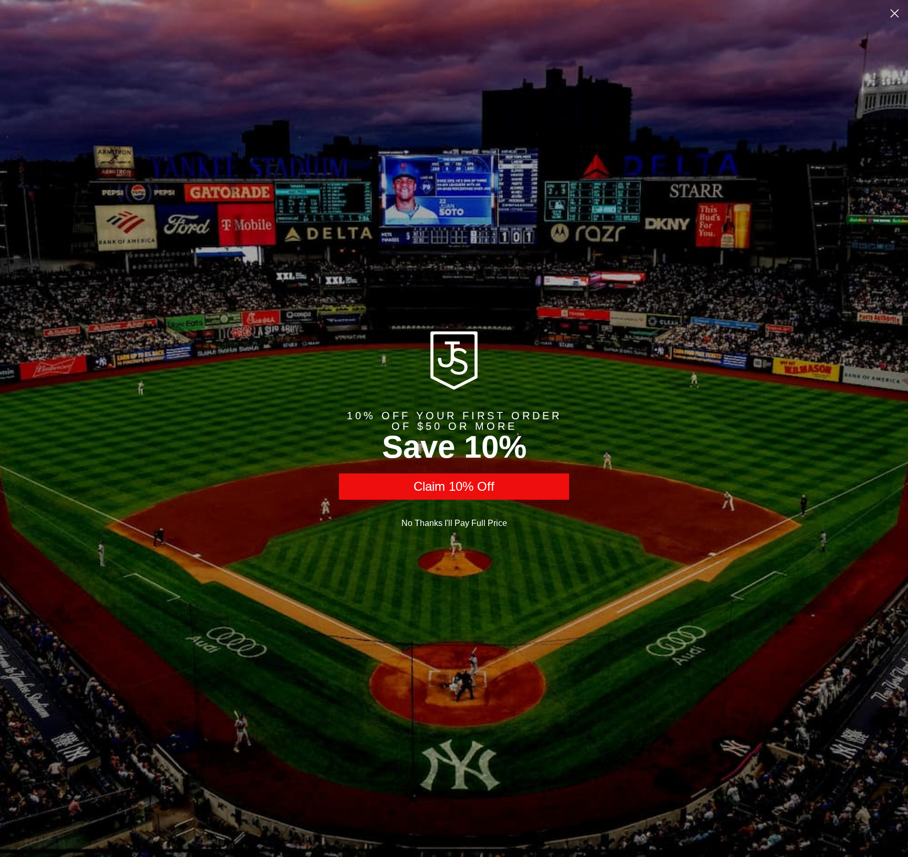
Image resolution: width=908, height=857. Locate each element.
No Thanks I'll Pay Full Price (454, 523)
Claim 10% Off (454, 486)
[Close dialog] (894, 13)
